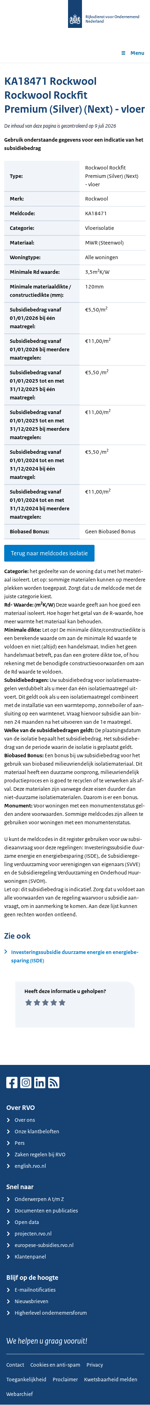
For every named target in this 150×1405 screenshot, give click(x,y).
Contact (15, 1364)
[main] (75, 564)
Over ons (25, 1120)
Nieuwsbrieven (31, 1301)
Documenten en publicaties (46, 1210)
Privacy (95, 1364)
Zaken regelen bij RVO (40, 1154)
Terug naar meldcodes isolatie (49, 553)
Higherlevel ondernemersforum (51, 1312)
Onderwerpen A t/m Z (39, 1199)
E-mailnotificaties (35, 1289)
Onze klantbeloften (37, 1131)
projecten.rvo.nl (33, 1233)
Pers (19, 1143)
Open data (27, 1222)
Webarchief (19, 1394)
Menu (137, 53)
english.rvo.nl (30, 1166)
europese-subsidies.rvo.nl (44, 1245)
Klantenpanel (30, 1256)
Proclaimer (65, 1379)
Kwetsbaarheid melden (110, 1379)
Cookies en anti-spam (55, 1364)
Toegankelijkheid (26, 1379)
